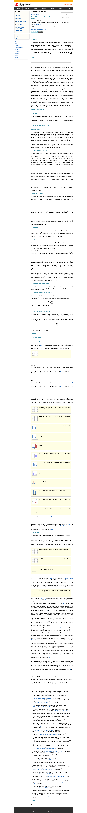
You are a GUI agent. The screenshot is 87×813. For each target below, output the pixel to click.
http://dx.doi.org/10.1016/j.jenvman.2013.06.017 (42, 759)
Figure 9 (32, 400)
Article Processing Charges (20, 21)
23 (49, 657)
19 (31, 634)
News (52, 8)
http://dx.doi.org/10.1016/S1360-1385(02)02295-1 (42, 698)
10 (31, 536)
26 (72, 669)
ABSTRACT (17, 43)
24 (70, 669)
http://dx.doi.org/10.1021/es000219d (62, 710)
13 (41, 598)
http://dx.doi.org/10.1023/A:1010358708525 (41, 787)
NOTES (16, 57)
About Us (61, 8)
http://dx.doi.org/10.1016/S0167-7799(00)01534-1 (42, 694)
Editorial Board (18, 18)
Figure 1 (51, 578)
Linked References (65, 17)
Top (15, 41)
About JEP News (18, 30)
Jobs (69, 8)
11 (31, 583)
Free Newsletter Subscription (21, 25)
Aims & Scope (18, 17)
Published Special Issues (20, 36)
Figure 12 (62, 525)
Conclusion (17, 53)
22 (60, 653)
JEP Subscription (18, 24)
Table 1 (41, 345)
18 (46, 629)
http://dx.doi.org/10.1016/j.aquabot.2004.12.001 (44, 726)
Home (18, 8)
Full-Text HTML (64, 14)
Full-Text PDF (64, 13)
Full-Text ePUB (64, 16)
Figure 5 (71, 382)
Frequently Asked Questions (20, 31)
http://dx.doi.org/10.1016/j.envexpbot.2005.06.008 (49, 734)
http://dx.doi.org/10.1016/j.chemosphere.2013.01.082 (57, 796)
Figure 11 (69, 524)
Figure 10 (68, 400)
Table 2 (47, 363)
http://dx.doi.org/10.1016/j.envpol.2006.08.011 (56, 776)
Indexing (17, 14)
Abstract (63, 11)
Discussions (17, 51)
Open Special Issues (19, 35)
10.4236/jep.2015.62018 (35, 14)
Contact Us (49, 808)
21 (65, 646)
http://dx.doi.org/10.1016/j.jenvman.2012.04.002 (42, 706)
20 (33, 634)
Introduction (17, 45)
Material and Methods (19, 47)
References (17, 55)
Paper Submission (19, 22)
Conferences (44, 8)
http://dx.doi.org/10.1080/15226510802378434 (54, 740)
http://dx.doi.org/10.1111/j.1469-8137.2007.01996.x (53, 751)
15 (66, 604)
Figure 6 (34, 384)
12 (39, 598)
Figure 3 (61, 371)
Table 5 (52, 529)
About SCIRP (41, 808)
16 (44, 629)
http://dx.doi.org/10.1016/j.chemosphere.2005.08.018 (43, 730)
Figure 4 (46, 372)
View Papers (18, 15)
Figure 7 (61, 386)
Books (35, 8)
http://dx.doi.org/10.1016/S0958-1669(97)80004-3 (42, 702)
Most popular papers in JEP (20, 27)
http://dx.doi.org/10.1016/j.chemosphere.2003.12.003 (43, 769)
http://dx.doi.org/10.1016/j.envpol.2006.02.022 (43, 791)
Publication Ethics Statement (21, 28)
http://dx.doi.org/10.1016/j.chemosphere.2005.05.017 (47, 748)
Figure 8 (46, 387)
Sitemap (45, 808)
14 (45, 599)
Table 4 (50, 516)
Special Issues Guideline (20, 38)
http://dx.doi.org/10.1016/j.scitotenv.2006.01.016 (42, 773)
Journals (27, 8)
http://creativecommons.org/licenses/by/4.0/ (39, 29)
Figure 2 (56, 578)
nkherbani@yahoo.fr (37, 24)
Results (16, 49)
